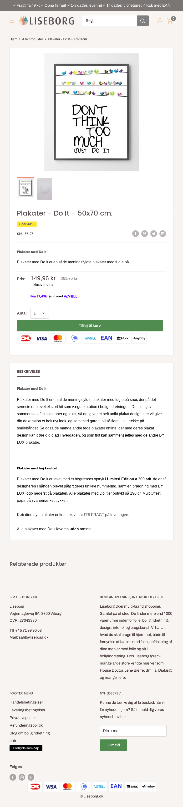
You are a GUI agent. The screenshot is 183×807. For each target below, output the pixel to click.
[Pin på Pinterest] (144, 233)
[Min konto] (160, 20)
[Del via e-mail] (162, 233)
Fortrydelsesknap (26, 748)
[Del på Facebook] (135, 233)
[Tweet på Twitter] (153, 233)
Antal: (22, 313)
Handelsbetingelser (26, 702)
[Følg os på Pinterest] (31, 777)
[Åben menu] (12, 21)
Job (13, 741)
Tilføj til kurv (90, 326)
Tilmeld (113, 745)
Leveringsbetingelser (27, 710)
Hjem (13, 39)
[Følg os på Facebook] (13, 777)
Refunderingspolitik (26, 725)
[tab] (28, 372)
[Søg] (143, 20)
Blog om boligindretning (30, 733)
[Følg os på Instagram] (22, 777)
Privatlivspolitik (23, 718)
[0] (170, 21)
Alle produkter (32, 39)
